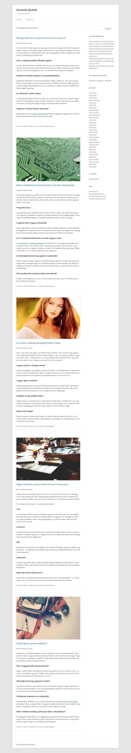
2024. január (93, 135)
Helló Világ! (108, 80)
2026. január (93, 95)
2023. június (92, 149)
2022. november (94, 162)
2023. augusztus (94, 144)
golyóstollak (47, 519)
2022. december (94, 159)
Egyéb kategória (49, 126)
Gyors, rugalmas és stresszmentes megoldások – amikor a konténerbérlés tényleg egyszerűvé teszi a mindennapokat (101, 43)
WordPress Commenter (96, 80)
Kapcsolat (29, 19)
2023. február (93, 154)
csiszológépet (28, 406)
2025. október (93, 98)
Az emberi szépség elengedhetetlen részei (38, 342)
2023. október (93, 140)
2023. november (94, 137)
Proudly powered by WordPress (25, 744)
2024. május (92, 125)
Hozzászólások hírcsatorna (97, 196)
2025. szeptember (94, 100)
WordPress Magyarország (97, 199)
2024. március (93, 130)
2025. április (92, 105)
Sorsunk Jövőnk (26, 10)
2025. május (92, 103)
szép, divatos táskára (71, 701)
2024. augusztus (94, 117)
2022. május (92, 164)
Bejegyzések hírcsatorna (96, 194)
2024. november (94, 112)
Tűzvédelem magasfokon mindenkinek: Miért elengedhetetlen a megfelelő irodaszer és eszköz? (102, 60)
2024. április (92, 127)
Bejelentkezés (93, 191)
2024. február (93, 132)
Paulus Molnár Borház (39, 114)
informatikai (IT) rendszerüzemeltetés (30, 243)
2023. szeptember (94, 142)
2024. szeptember (94, 115)
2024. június (92, 122)
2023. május (92, 152)
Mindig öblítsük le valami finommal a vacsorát (41, 37)
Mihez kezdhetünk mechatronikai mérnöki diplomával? (45, 185)
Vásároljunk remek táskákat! (31, 643)
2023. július (92, 147)
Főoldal (19, 19)
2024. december (94, 110)
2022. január (93, 167)
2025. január (93, 108)
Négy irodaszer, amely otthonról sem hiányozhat (42, 484)
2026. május (92, 93)
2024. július (92, 120)
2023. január (93, 157)
